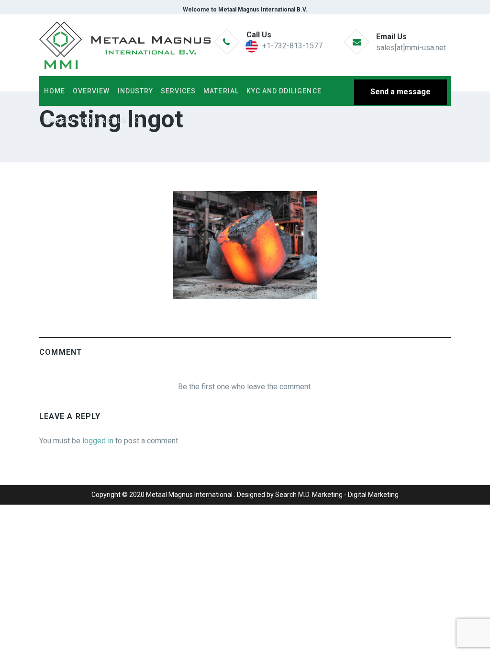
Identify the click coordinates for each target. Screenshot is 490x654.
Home (54, 91)
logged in (97, 440)
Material (220, 91)
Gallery (58, 120)
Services (178, 91)
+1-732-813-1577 (292, 45)
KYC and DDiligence (284, 91)
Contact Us (104, 120)
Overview (91, 91)
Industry (135, 91)
